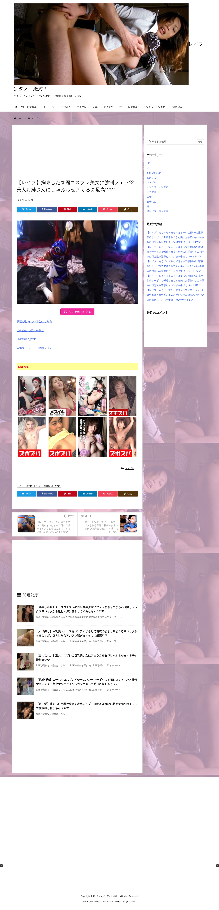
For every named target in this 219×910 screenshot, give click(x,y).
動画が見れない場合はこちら (34, 321)
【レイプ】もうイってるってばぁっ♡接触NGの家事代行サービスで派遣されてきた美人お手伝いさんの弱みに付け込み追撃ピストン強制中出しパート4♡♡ (175, 237)
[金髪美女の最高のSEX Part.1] (32, 437)
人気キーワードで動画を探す (34, 347)
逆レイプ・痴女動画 (157, 211)
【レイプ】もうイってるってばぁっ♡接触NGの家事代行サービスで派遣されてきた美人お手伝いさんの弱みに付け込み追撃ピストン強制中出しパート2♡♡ (175, 266)
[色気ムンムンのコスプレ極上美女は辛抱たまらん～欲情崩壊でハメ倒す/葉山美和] (32, 396)
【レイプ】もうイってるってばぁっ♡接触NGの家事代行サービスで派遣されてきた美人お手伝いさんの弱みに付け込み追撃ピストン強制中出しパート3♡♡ (175, 251)
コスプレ (35, 118)
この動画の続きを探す (30, 330)
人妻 (149, 196)
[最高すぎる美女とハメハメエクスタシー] (62, 396)
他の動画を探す (26, 339)
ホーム (20, 118)
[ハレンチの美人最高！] (123, 396)
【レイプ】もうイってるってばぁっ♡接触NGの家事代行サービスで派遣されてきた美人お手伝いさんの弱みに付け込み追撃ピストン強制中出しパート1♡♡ (175, 280)
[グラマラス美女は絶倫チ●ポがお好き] (92, 437)
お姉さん (151, 177)
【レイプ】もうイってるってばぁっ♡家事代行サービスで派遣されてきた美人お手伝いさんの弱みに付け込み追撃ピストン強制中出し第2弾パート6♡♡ (175, 295)
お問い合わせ (154, 172)
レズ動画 (151, 191)
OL (148, 167)
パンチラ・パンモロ (157, 187)
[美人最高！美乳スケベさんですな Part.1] (62, 437)
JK (148, 163)
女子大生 (151, 201)
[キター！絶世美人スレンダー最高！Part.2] (123, 437)
